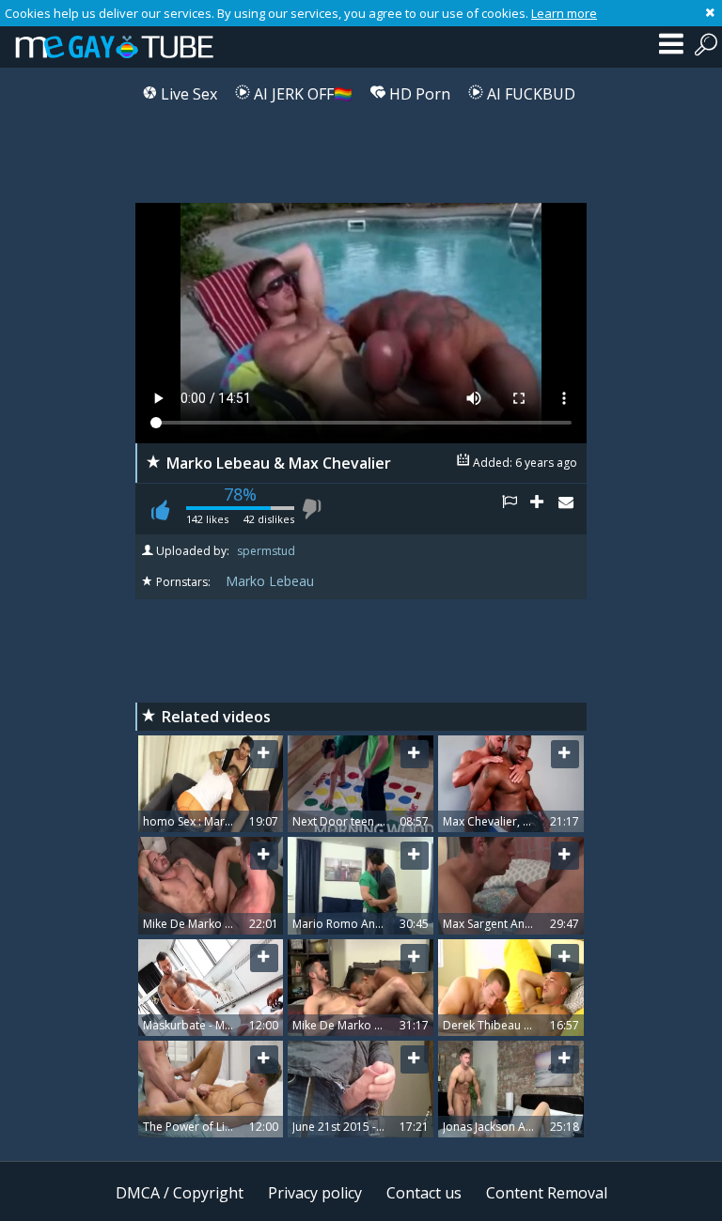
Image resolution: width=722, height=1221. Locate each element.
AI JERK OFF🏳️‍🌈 (301, 94)
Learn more (564, 13)
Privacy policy (315, 1192)
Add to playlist (544, 509)
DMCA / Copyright (179, 1192)
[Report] (516, 509)
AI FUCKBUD (529, 94)
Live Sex (187, 94)
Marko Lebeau (270, 581)
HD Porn (417, 94)
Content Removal (546, 1192)
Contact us (424, 1192)
